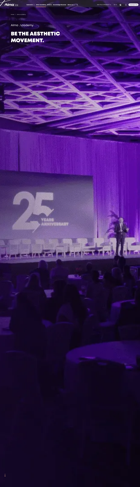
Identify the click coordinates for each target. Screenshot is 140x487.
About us (70, 4)
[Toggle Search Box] (77, 5)
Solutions (29, 4)
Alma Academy (41, 4)
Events (49, 4)
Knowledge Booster (59, 4)
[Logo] (12, 4)
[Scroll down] (5, 475)
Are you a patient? (103, 4)
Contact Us (133, 4)
